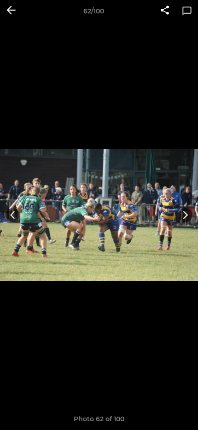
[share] (164, 11)
